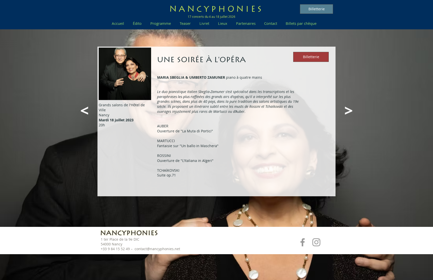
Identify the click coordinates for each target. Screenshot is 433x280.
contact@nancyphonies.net (157, 248)
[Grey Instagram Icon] (316, 242)
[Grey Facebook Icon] (302, 242)
